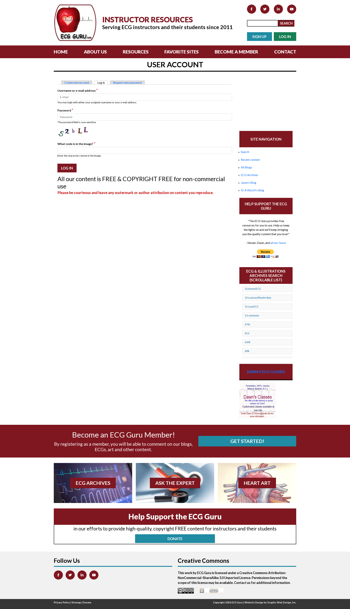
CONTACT (285, 51)
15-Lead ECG (251, 306)
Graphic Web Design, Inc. (281, 602)
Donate (87, 602)
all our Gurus (278, 242)
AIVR (247, 342)
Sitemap (76, 602)
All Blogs (246, 167)
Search (245, 151)
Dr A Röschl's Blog (252, 190)
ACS (247, 333)
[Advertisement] (266, 101)
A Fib (247, 324)
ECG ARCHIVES (93, 483)
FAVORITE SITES (181, 51)
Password (65, 110)
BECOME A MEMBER (236, 51)
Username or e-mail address (77, 90)
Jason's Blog (248, 182)
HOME (61, 51)
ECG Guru (237, 602)
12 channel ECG (253, 288)
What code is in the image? (76, 143)
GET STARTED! (247, 441)
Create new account (76, 82)
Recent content (250, 159)
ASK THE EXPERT (175, 483)
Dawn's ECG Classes (266, 372)
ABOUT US (95, 51)
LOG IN (285, 36)
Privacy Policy (62, 602)
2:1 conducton (252, 315)
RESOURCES (136, 51)
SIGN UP (259, 36)
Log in (102, 82)
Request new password (127, 82)
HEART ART (257, 483)
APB (247, 351)
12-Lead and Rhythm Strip (258, 297)
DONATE (175, 538)
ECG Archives (249, 175)
